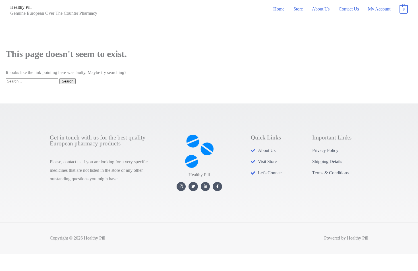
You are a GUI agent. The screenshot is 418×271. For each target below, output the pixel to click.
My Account (379, 9)
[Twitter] (193, 186)
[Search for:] (32, 81)
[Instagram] (181, 186)
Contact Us (349, 9)
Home (278, 9)
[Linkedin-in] (205, 186)
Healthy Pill (21, 7)
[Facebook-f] (217, 186)
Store (298, 9)
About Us (321, 9)
